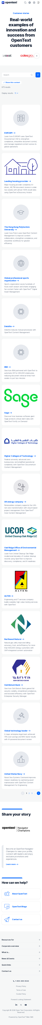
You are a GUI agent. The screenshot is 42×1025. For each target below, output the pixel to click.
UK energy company (13, 502)
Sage (6, 413)
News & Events (8, 959)
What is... (5, 952)
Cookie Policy (21, 994)
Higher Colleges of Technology (18, 456)
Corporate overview (10, 946)
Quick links (6, 965)
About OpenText (19, 894)
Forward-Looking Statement (21, 999)
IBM (6, 367)
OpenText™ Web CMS (25, 1017)
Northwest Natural (12, 639)
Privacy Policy (21, 986)
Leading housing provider (16, 181)
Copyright (5, 1010)
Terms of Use (21, 990)
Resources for (8, 940)
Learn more (11, 864)
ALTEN (7, 596)
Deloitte (8, 326)
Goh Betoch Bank (12, 685)
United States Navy (13, 774)
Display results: (7, 93)
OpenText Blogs (19, 906)
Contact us (17, 919)
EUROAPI (8, 133)
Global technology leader (16, 731)
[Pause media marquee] (36, 56)
